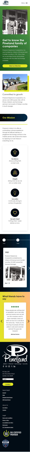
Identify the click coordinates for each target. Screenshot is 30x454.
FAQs (4, 395)
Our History (5, 407)
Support (4, 392)
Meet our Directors (15, 66)
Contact (7, 384)
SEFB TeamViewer (7, 399)
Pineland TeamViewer (7, 397)
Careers (4, 410)
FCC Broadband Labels (8, 427)
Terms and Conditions (7, 418)
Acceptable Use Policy (8, 422)
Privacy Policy (6, 420)
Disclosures (5, 425)
